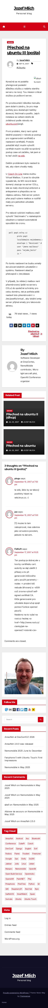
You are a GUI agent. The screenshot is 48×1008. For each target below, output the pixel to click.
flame (17, 854)
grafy (23, 859)
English (28, 848)
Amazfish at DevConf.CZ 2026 (19, 737)
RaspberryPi (17, 889)
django (19, 848)
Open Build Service (14, 874)
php (29, 879)
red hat (28, 889)
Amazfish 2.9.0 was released (19, 744)
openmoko (29, 874)
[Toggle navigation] (24, 27)
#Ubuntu (21, 67)
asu (27, 838)
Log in (8, 918)
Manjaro (9, 869)
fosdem (26, 854)
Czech (30, 843)
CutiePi (22, 843)
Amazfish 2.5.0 (27, 821)
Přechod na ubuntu (21, 446)
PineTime (22, 884)
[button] (44, 26)
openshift (10, 879)
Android (19, 838)
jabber (9, 864)
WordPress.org (12, 939)
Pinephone (10, 884)
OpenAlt (32, 869)
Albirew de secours (14, 811)
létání (31, 864)
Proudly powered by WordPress (16, 993)
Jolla (17, 864)
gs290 (31, 859)
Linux (24, 864)
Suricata (9, 899)
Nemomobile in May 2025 (17, 767)
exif (35, 848)
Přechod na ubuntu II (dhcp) (33, 333)
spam (32, 894)
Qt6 (7, 889)
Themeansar (25, 996)
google (9, 859)
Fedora (9, 854)
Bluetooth (36, 838)
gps (16, 859)
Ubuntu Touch (30, 899)
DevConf (9, 848)
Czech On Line (15, 174)
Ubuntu (18, 899)
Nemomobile (20, 869)
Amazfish (9, 838)
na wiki (21, 155)
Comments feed (12, 932)
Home (4, 1002)
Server (10, 42)
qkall (7, 804)
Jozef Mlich (10, 785)
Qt (39, 884)
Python (32, 884)
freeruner (36, 854)
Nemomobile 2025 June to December (23, 750)
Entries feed (10, 925)
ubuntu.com (12, 124)
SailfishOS (10, 894)
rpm (37, 889)
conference (11, 843)
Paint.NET (21, 879)
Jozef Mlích (24, 8)
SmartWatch (22, 894)
